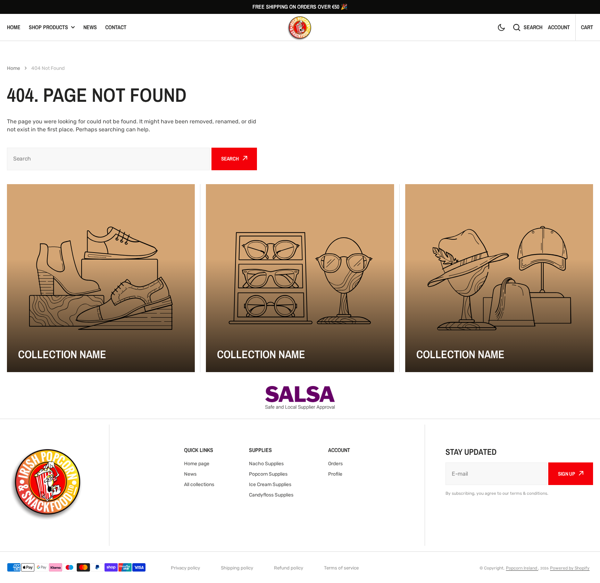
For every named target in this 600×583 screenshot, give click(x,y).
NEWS (90, 27)
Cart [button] (587, 27)
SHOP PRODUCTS (48, 27)
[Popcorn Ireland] (300, 27)
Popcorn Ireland (522, 568)
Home (13, 27)
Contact (115, 27)
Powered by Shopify (570, 568)
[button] (501, 27)
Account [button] (559, 27)
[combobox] (108, 159)
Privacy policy (185, 567)
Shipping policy (237, 567)
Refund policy (288, 567)
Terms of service (341, 567)
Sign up (566, 473)
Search (533, 27)
